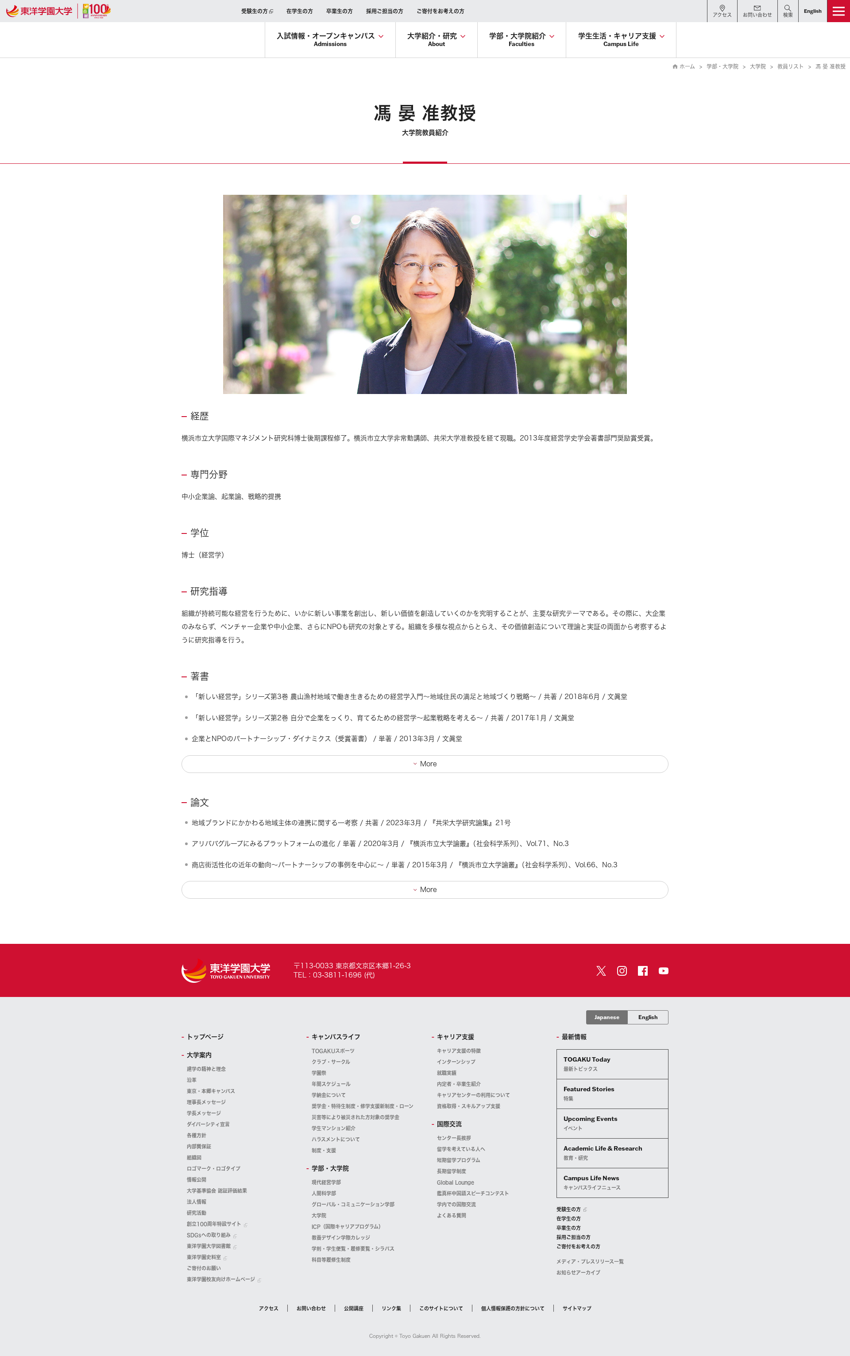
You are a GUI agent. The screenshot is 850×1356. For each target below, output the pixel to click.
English (648, 1017)
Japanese (607, 1017)
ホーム (687, 66)
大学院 (758, 66)
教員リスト (790, 66)
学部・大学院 (722, 66)
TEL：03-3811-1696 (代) (334, 975)
